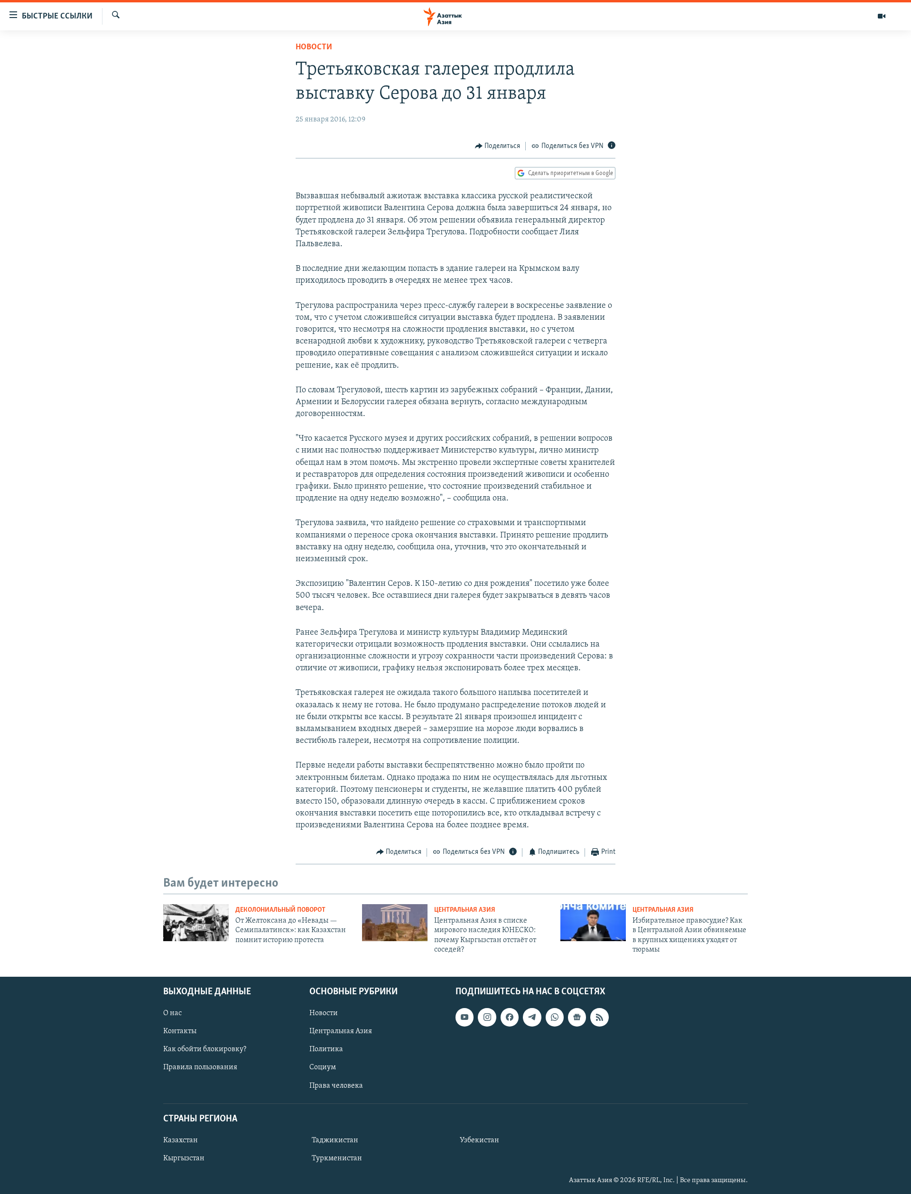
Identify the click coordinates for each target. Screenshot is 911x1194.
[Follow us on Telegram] (532, 1017)
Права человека (336, 1085)
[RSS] (599, 1017)
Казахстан (180, 1140)
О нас (172, 1013)
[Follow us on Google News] (577, 1017)
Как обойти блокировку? (204, 1049)
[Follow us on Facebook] (510, 1017)
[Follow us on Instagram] (487, 1017)
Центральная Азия (464, 910)
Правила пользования (200, 1067)
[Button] (498, 146)
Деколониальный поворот (280, 910)
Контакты (179, 1031)
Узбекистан (479, 1140)
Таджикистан (335, 1140)
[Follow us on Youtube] (465, 1017)
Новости (314, 47)
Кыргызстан (184, 1158)
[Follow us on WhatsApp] (555, 1017)
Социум (322, 1067)
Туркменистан (337, 1158)
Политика (326, 1049)
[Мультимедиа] (881, 16)
